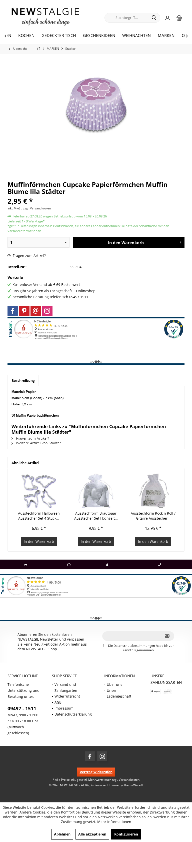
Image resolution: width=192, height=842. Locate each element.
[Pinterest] (24, 311)
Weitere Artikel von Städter (38, 443)
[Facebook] (13, 311)
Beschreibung (23, 380)
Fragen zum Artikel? (29, 255)
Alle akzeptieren (92, 834)
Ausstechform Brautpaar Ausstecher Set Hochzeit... (96, 516)
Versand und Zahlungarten (65, 687)
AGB (58, 702)
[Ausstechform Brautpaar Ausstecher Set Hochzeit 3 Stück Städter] (96, 490)
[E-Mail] (35, 311)
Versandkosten (129, 780)
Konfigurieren (126, 834)
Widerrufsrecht (67, 696)
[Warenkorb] (179, 18)
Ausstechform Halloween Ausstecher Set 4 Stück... (39, 516)
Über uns (114, 684)
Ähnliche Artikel (25, 462)
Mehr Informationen (114, 821)
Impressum (64, 708)
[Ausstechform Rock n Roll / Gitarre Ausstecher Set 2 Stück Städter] (153, 490)
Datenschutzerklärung (73, 714)
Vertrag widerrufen (96, 772)
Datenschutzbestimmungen (134, 645)
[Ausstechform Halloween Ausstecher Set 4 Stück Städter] (39, 490)
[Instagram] (47, 311)
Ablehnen (62, 834)
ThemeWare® (133, 785)
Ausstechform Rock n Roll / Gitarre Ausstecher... (153, 516)
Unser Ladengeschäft (119, 693)
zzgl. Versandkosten (37, 208)
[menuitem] (179, 18)
